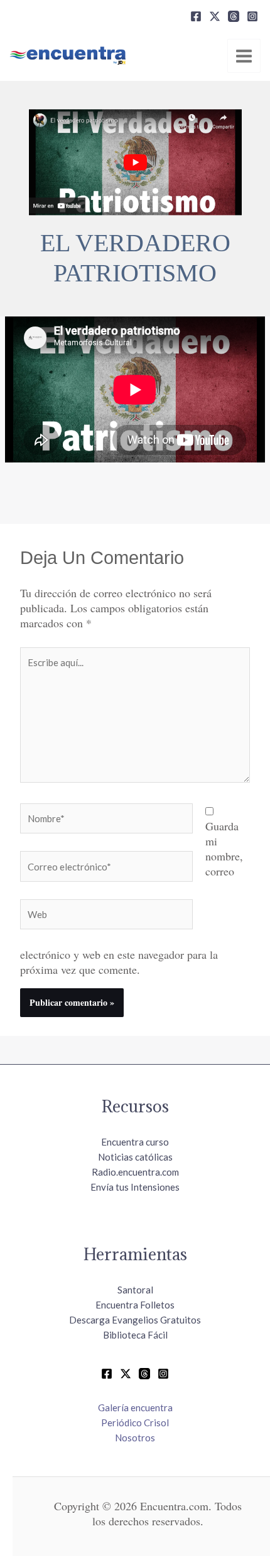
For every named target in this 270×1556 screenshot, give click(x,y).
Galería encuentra (135, 1407)
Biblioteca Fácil (135, 1334)
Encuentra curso (135, 1141)
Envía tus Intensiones (135, 1187)
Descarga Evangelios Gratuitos (135, 1319)
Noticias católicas (135, 1156)
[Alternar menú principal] (244, 56)
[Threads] (233, 16)
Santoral (135, 1289)
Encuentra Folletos (135, 1304)
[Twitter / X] (125, 1373)
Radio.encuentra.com (135, 1171)
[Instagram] (252, 16)
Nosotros (135, 1437)
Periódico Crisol (135, 1422)
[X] (214, 16)
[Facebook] (196, 16)
